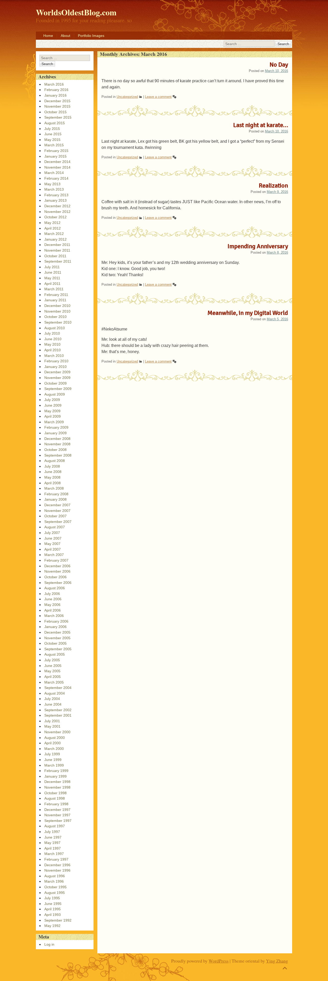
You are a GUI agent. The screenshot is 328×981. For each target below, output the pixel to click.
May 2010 (52, 344)
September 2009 (57, 389)
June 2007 (52, 538)
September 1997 (57, 821)
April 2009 (52, 416)
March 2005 (54, 682)
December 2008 (57, 439)
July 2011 (52, 267)
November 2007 (57, 511)
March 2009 (54, 422)
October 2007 (55, 516)
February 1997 (56, 859)
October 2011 (55, 256)
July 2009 (52, 400)
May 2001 (52, 726)
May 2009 (52, 411)
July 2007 (52, 533)
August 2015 (54, 123)
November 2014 (57, 167)
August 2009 (54, 394)
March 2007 (54, 555)
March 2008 (54, 488)
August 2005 (54, 654)
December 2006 (57, 566)
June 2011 (52, 272)
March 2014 (54, 173)
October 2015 (55, 112)
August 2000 (54, 738)
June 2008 (52, 472)
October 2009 (55, 383)
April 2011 (52, 284)
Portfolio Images (91, 36)
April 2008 (52, 483)
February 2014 (56, 178)
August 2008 (54, 461)
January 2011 (55, 300)
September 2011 (57, 261)
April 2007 (52, 549)
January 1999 (55, 776)
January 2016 (55, 95)
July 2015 (52, 129)
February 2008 (56, 494)
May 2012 (52, 223)
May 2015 (52, 140)
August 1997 (54, 826)
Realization (273, 185)
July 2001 (52, 721)
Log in (49, 944)
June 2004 (52, 704)
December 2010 (57, 306)
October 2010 (55, 317)
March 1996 (54, 881)
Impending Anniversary (258, 246)
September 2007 (57, 522)
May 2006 (52, 605)
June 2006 (52, 599)
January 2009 (55, 433)
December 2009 (57, 372)
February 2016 (56, 90)
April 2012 (52, 228)
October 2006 (55, 577)
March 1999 (54, 765)
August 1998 (54, 798)
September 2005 (57, 649)
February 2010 (56, 361)
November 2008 (57, 444)
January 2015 (55, 156)
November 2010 (57, 311)
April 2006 (52, 610)
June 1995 (52, 904)
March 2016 (54, 84)
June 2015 (52, 134)
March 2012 (54, 234)
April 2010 (52, 350)
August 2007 (54, 527)
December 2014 (57, 162)
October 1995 (55, 887)
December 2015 (57, 101)
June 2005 (52, 666)
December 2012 (57, 206)
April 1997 (52, 848)
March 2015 (54, 145)
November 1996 (57, 870)
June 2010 (52, 339)
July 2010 (52, 333)
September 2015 (57, 117)
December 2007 (57, 505)
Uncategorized (127, 97)
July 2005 (52, 660)
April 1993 (52, 915)
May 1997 (52, 843)
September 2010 (57, 322)
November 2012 (57, 212)
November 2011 (57, 250)
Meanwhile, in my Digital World (248, 313)
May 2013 (52, 184)
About (65, 36)
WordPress (219, 961)
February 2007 (56, 560)
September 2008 (57, 455)
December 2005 (57, 632)
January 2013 (55, 200)
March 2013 (54, 189)
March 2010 (54, 356)
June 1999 (52, 760)
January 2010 (55, 367)
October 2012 (55, 217)
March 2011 (54, 289)
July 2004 (52, 699)
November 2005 (57, 638)
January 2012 (55, 239)
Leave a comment (158, 97)
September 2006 (57, 583)
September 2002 (57, 710)
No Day (279, 64)
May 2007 (52, 544)
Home (48, 36)
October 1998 (55, 793)
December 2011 (57, 245)
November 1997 (57, 815)
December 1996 (57, 865)
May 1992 (52, 926)
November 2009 (57, 378)
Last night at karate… (260, 125)
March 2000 (54, 749)
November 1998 (57, 787)
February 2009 (56, 427)
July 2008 (52, 466)
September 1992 (57, 920)
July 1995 (52, 898)
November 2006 (57, 571)
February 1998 (56, 804)
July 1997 (52, 832)
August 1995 (54, 893)
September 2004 (57, 688)
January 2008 (55, 499)
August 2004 (54, 693)
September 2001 (57, 715)
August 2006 (54, 588)
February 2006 (56, 621)
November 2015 (57, 106)
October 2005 (55, 643)
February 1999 (56, 771)
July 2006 (52, 594)
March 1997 (54, 854)
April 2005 (52, 677)
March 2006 (54, 616)
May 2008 (52, 477)
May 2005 (52, 671)
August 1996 (54, 876)
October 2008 (55, 450)
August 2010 (54, 328)
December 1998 (57, 782)
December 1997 (57, 810)
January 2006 (55, 627)
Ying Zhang (277, 961)
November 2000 (57, 732)
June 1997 (52, 837)
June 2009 (52, 405)
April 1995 (52, 909)
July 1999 (52, 754)
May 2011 (52, 278)
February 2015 (56, 151)
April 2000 (52, 743)
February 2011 (56, 295)
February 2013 (56, 195)
